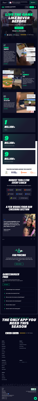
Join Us (31, 7)
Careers (3, 376)
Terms (3, 389)
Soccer (3, 350)
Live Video (21, 342)
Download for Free (19, 27)
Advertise (3, 377)
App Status (4, 369)
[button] (35, 7)
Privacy (3, 388)
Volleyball (3, 348)
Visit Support (6, 284)
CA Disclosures (4, 392)
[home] (9, 7)
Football (3, 355)
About (3, 374)
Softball (3, 344)
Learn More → (6, 63)
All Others (3, 357)
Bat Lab (3, 365)
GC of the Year (4, 379)
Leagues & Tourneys (22, 344)
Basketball (3, 346)
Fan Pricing (21, 346)
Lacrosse (3, 351)
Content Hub (4, 362)
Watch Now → (33, 2)
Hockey (3, 353)
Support (3, 367)
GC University (4, 363)
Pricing (27, 7)
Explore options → (19, 263)
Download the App (22, 348)
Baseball (3, 342)
